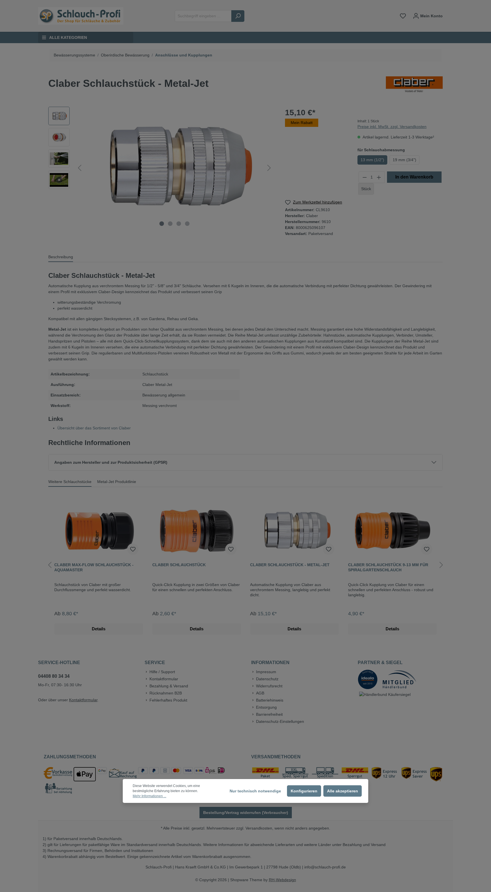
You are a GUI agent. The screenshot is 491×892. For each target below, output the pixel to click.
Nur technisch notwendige (255, 791)
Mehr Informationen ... (149, 796)
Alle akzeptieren (342, 791)
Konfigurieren (304, 791)
